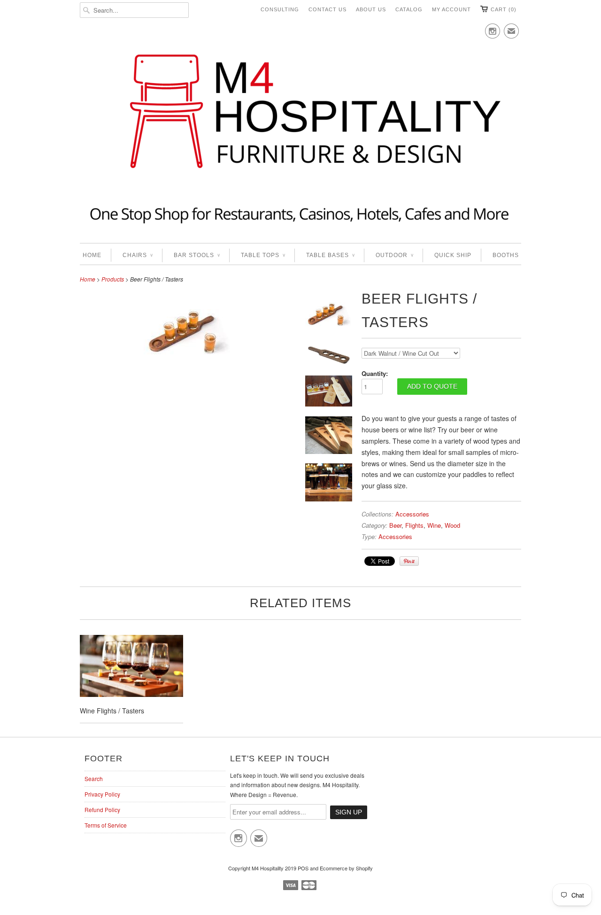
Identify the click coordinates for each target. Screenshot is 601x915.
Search (94, 778)
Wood (452, 525)
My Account (451, 9)
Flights (414, 525)
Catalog (409, 9)
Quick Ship (452, 255)
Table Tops (263, 255)
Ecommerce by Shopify (346, 868)
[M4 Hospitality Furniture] (300, 138)
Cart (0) (503, 9)
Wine (434, 525)
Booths (506, 255)
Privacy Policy (102, 794)
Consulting (280, 9)
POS (303, 868)
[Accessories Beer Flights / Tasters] (188, 366)
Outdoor (394, 255)
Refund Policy (102, 809)
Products (112, 279)
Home (92, 255)
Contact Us (327, 9)
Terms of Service (106, 825)
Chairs (138, 255)
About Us (371, 9)
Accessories (412, 513)
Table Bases (330, 255)
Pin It (409, 561)
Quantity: (375, 373)
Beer (395, 525)
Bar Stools (197, 255)
